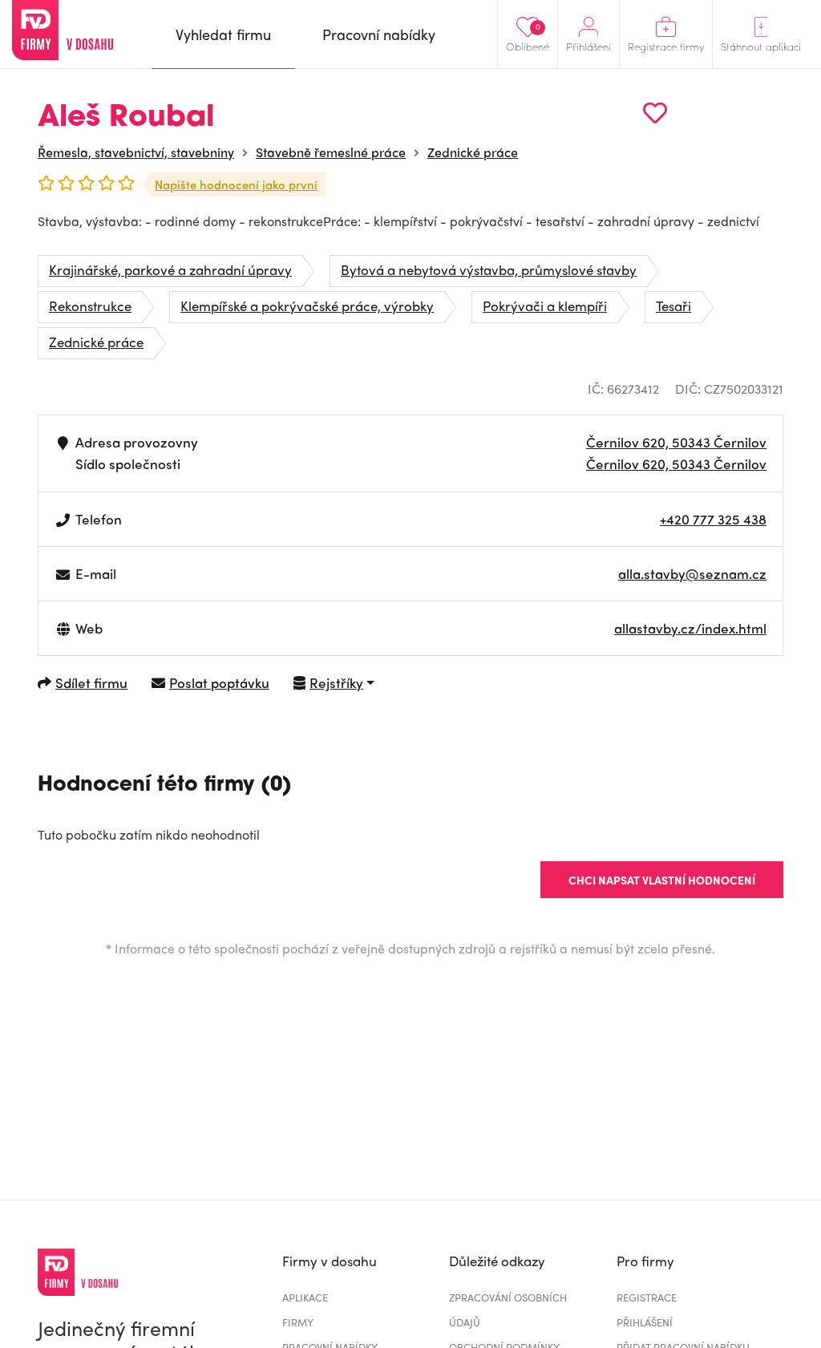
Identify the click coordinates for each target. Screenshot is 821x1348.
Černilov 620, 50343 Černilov (676, 441)
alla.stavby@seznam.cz (692, 573)
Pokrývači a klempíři (545, 305)
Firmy (297, 1322)
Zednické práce (472, 152)
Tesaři (673, 305)
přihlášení (645, 1322)
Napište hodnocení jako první (236, 184)
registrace (647, 1297)
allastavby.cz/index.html (690, 628)
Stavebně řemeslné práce (331, 152)
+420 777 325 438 (713, 518)
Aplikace (305, 1297)
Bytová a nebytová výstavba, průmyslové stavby (489, 269)
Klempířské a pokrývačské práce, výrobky (307, 305)
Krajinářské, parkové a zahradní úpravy (170, 269)
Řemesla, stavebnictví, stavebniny (136, 152)
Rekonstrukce (90, 305)
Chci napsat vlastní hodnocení (661, 880)
